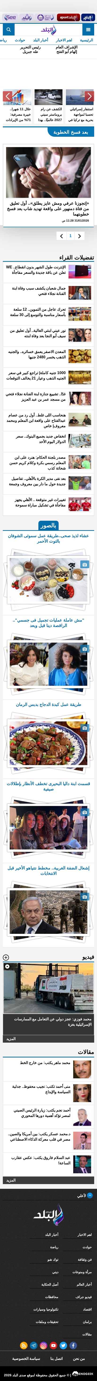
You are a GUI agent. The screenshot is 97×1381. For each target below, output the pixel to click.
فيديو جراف (84, 1297)
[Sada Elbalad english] (10, 17)
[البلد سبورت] (68, 17)
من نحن (79, 1359)
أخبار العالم (84, 1284)
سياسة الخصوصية (26, 1359)
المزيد (11, 1039)
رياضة (54, 1247)
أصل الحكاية (49, 1284)
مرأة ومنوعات (82, 1272)
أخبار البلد (40, 40)
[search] (9, 29)
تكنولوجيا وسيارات (45, 1309)
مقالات (87, 1334)
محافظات (51, 1297)
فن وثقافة (85, 1259)
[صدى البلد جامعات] (45, 17)
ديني (55, 1272)
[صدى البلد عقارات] (26, 17)
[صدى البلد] (48, 29)
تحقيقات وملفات (47, 1322)
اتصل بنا (56, 1359)
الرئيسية (86, 40)
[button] (89, 96)
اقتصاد (87, 1309)
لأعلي (82, 1196)
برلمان (87, 1322)
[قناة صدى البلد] (88, 17)
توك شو (53, 1259)
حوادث (20, 40)
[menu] (88, 29)
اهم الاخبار (64, 40)
